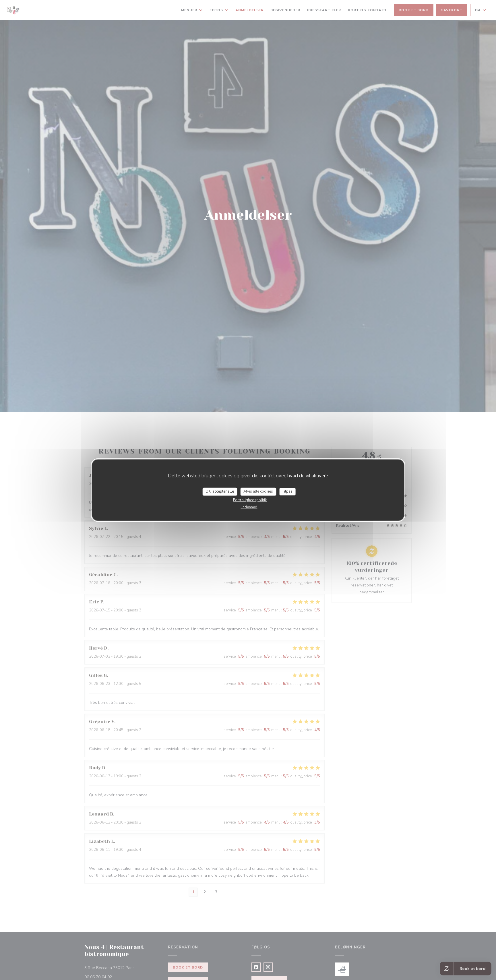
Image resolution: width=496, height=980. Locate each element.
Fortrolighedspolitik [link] (250, 499)
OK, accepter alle (220, 491)
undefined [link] (249, 507)
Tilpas (287, 491)
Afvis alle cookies (258, 491)
